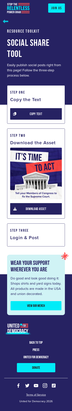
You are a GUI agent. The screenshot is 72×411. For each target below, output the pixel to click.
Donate (36, 368)
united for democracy (36, 357)
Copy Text (36, 114)
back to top (36, 342)
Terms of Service (36, 395)
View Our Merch (36, 306)
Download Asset (36, 209)
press (36, 350)
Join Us (56, 8)
